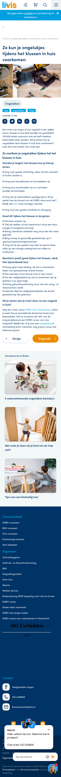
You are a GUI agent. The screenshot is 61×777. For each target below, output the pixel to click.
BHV (4, 568)
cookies (28, 13)
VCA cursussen (10, 533)
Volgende (44, 338)
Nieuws (6, 585)
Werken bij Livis (10, 590)
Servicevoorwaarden (29, 769)
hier (16, 203)
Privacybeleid (8, 769)
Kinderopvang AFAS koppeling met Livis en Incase (28, 596)
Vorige (16, 338)
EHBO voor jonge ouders (15, 612)
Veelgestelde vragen (23, 687)
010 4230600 (18, 697)
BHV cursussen (10, 528)
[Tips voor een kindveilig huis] (30, 478)
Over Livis (7, 579)
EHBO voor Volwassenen (38, 309)
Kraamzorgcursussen (13, 539)
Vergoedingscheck (11, 573)
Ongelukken (12, 103)
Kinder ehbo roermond (14, 607)
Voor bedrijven (9, 544)
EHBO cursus (9, 601)
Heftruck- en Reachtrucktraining (19, 562)
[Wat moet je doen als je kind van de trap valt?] (30, 429)
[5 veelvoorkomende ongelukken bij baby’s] (30, 380)
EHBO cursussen (10, 522)
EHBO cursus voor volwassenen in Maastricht (25, 618)
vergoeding (46, 323)
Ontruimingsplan (11, 557)
